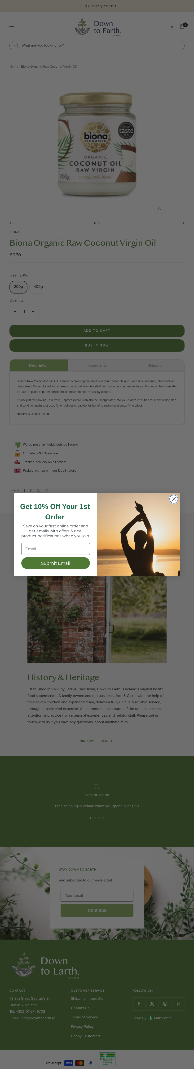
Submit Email (55, 563)
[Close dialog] (174, 499)
